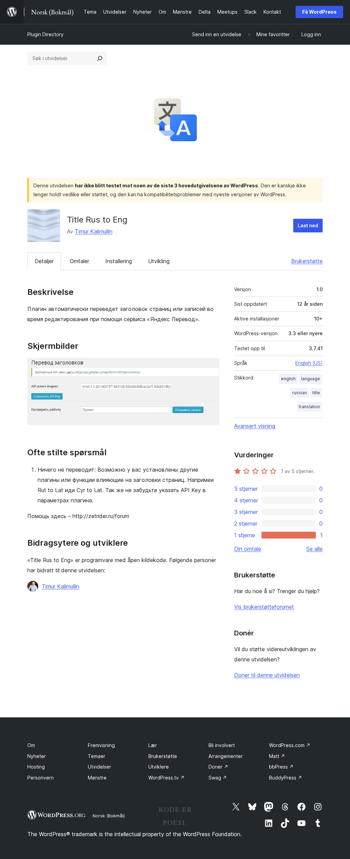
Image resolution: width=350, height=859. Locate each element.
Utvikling (159, 261)
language (310, 378)
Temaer (96, 756)
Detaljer (44, 261)
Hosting (36, 767)
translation (309, 406)
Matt (277, 756)
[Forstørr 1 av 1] (210, 367)
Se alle (314, 548)
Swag (217, 778)
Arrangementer (225, 756)
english (288, 378)
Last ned (308, 225)
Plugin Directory (45, 34)
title (316, 392)
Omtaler (79, 261)
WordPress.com (289, 745)
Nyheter (36, 756)
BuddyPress (285, 778)
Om (31, 745)
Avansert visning (254, 426)
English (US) (309, 363)
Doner (218, 767)
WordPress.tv (166, 778)
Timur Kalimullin (93, 231)
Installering (118, 261)
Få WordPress (319, 12)
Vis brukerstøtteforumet (264, 606)
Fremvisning (101, 745)
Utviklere (158, 767)
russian (299, 392)
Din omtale (247, 548)
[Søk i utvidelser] (100, 58)
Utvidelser (99, 767)
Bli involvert (221, 745)
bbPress (281, 767)
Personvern (40, 778)
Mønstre (97, 778)
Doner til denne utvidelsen (267, 675)
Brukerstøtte (307, 261)
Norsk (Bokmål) (109, 815)
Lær (152, 745)
